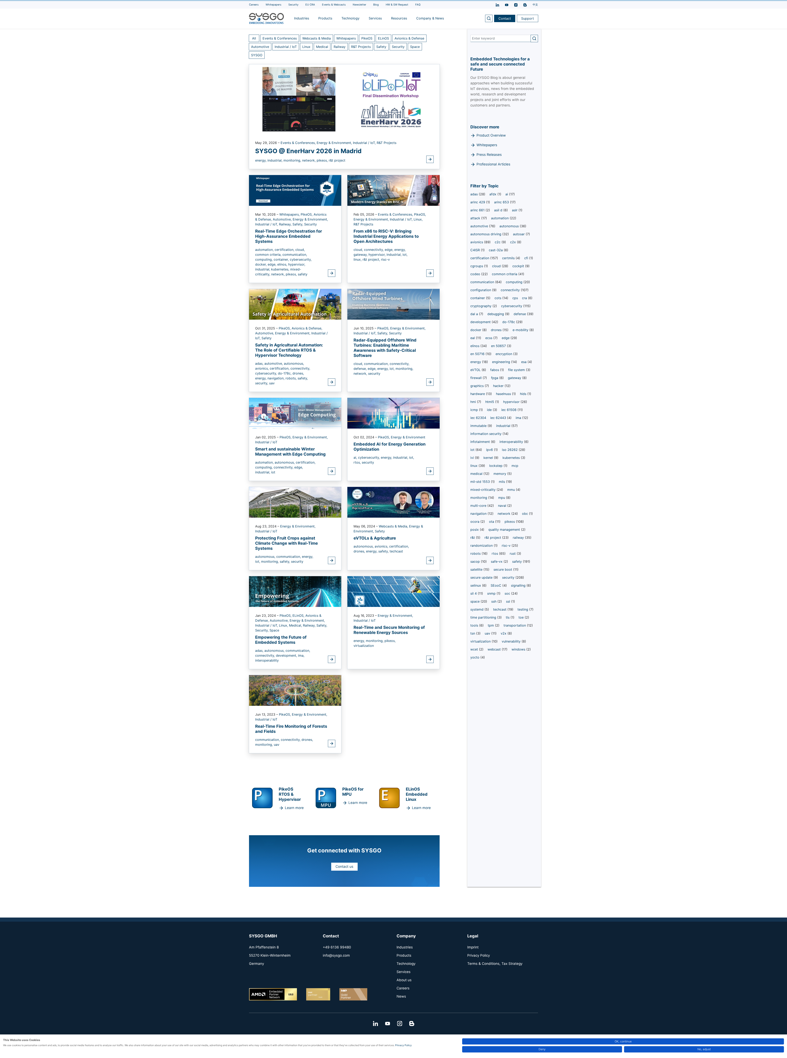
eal (473, 338)
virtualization (364, 646)
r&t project (337, 160)
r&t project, (372, 259)
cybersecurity (512, 306)
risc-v (385, 259)
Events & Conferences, (299, 143)
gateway (515, 378)
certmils (509, 258)
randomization (482, 545)
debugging (496, 314)
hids (523, 394)
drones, (298, 373)
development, (287, 655)
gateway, (361, 254)
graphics (477, 386)
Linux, (418, 219)
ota (492, 521)
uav (272, 383)
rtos (495, 553)
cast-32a (496, 250)
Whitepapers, (290, 214)
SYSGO (256, 55)
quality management (504, 529)
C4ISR (475, 250)
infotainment (480, 442)
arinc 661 (478, 210)
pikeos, (323, 160)
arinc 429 (478, 202)
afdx (493, 194)
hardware (478, 394)
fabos (495, 370)
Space (415, 47)
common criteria (505, 274)
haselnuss (504, 394)
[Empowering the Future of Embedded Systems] (295, 591)
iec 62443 (498, 418)
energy (476, 362)
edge (506, 338)
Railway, (285, 224)
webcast (495, 649)
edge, (272, 264)
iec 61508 (509, 410)
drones (497, 330)
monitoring (479, 498)
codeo (475, 274)
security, (262, 383)
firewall (476, 378)
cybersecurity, (301, 259)
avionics (477, 242)
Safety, (298, 224)
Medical (322, 47)
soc (508, 593)
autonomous (509, 226)
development (481, 322)
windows (519, 649)
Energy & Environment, (335, 143)
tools (474, 625)
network (504, 513)
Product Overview (491, 135)
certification (480, 258)
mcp (515, 466)
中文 (535, 4)
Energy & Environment (408, 437)
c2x (513, 242)
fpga (495, 378)
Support (527, 18)
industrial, (275, 160)
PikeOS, (307, 214)
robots (476, 553)
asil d (498, 210)
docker (476, 330)
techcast (396, 551)
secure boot (503, 569)
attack (475, 218)
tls (508, 617)
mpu (502, 498)
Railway (340, 47)
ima (519, 418)
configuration (481, 290)
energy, (261, 160)
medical (476, 474)
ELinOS (383, 38)
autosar (519, 234)
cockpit (518, 266)
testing (523, 609)
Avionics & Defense (409, 38)
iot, (405, 254)
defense (520, 314)
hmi (473, 402)
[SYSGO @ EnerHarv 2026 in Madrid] (344, 99)
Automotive (260, 47)
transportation (515, 625)
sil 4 (474, 593)
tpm (491, 625)
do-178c (509, 322)
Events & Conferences (280, 38)
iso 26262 (510, 450)
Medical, (296, 625)
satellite (476, 569)
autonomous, (294, 363)
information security (486, 434)
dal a (474, 314)
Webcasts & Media (316, 38)
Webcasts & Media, (394, 526)
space (475, 601)
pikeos (510, 521)
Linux (306, 47)
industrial (503, 426)
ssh (494, 601)
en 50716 (478, 354)
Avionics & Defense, (307, 328)
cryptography (481, 306)
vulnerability (512, 641)
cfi (526, 258)
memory (500, 474)
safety (302, 274)
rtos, (358, 462)
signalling (519, 585)
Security (398, 47)
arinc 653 (502, 202)
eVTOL (476, 370)
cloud (497, 266)
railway (519, 537)
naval (502, 506)
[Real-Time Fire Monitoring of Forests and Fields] (295, 690)
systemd (477, 609)
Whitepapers (346, 38)
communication (482, 282)
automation (500, 218)
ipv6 (490, 450)
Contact (504, 18)
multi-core (478, 506)
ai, (356, 457)
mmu (511, 490)
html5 (490, 402)
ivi (472, 458)
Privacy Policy (403, 1045)
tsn (473, 633)
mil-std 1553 (480, 482)
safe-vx (497, 561)
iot (273, 472)
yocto (475, 657)
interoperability (267, 660)
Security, (262, 630)
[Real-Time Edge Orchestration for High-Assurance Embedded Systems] (295, 190)
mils (502, 482)
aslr (515, 210)
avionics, (262, 368)
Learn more (294, 808)
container (478, 298)
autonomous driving (486, 234)
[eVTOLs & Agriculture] (393, 502)
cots (498, 298)
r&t (473, 537)
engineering (501, 362)
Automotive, (283, 219)
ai (507, 194)
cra (525, 298)
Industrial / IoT (286, 47)
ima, (301, 655)
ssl (508, 601)
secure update (482, 577)
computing (514, 282)
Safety (381, 47)
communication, (294, 254)
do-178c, (285, 373)
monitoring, (292, 160)
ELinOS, (298, 615)
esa (524, 362)
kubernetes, (280, 269)
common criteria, (268, 254)
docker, (261, 264)
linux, (358, 259)
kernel (488, 458)
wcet (474, 649)
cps (515, 298)
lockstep (496, 466)
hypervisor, (296, 264)
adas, (259, 363)
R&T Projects (361, 47)
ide (490, 410)
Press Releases (489, 155)
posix (475, 529)
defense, (361, 369)
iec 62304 (478, 418)
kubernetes (512, 458)
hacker (499, 386)
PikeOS (366, 38)
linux (474, 466)
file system (517, 370)
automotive (479, 226)
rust (513, 553)
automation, (265, 250)
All (254, 38)
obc (525, 513)
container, (282, 259)
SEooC (496, 585)
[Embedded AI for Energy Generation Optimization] (393, 413)
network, (309, 160)
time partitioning (483, 617)
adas (474, 194)
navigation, (276, 378)
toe (522, 617)
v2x (504, 633)
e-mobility (521, 330)
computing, (264, 259)
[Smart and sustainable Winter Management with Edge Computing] (295, 413)
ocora (475, 521)
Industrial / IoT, (365, 143)
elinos (475, 346)
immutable (479, 426)
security (374, 373)
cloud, (300, 250)
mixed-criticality (483, 490)
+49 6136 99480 (337, 947)
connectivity (511, 290)
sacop (475, 561)
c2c (498, 242)
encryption (504, 354)
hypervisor (512, 402)
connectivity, (374, 250)
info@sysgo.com (336, 955)
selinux (476, 585)
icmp (474, 410)
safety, (303, 378)
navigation (479, 513)
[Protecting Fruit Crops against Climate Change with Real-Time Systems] (295, 502)
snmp (492, 593)
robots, (291, 378)
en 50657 (499, 346)
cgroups (477, 266)
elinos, (282, 264)
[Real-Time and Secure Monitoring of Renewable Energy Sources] (393, 591)
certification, (285, 250)
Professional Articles (493, 164)
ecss (489, 338)
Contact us (344, 867)
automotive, (274, 363)
